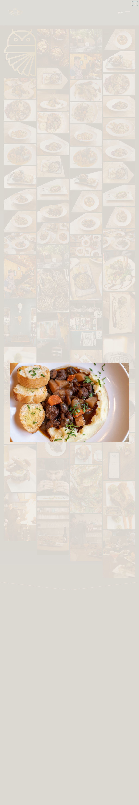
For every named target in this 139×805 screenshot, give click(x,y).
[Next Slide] (134, 402)
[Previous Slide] (5, 402)
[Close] (135, 3)
